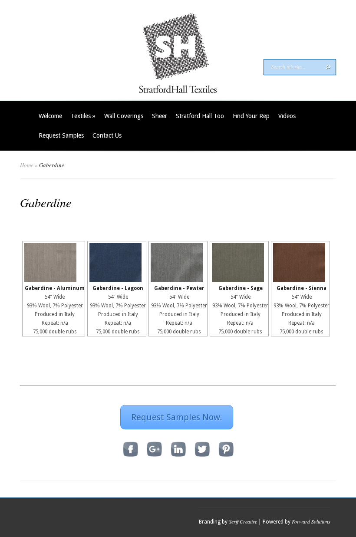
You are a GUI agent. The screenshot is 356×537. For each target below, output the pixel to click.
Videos (287, 115)
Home (26, 165)
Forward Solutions (311, 521)
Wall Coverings (123, 115)
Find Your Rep (251, 115)
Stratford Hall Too (200, 115)
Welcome (50, 115)
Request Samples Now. (176, 417)
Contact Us (107, 135)
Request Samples (61, 135)
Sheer (159, 115)
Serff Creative (243, 521)
